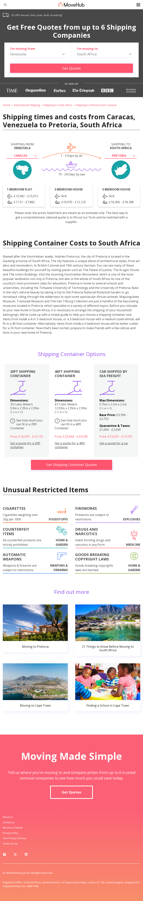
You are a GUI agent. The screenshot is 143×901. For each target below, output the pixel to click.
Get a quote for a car (113, 443)
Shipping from (22, 146)
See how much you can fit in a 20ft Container (26, 424)
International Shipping (27, 105)
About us (8, 817)
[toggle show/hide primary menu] (138, 4)
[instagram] (26, 855)
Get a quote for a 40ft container (70, 445)
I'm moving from (22, 49)
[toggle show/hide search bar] (3, 4)
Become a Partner (13, 827)
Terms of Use (10, 843)
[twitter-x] (15, 855)
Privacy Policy (10, 833)
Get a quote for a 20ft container (25, 445)
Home (6, 105)
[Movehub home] (71, 4)
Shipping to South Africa (57, 105)
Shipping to (121, 146)
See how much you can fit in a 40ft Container (71, 424)
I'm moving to (87, 49)
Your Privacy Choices (14, 838)
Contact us (9, 822)
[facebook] (4, 855)
